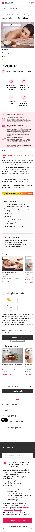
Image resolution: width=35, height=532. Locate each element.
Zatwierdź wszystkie (17, 520)
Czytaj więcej (29, 324)
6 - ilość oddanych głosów (9, 308)
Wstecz (5, 8)
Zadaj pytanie (17, 391)
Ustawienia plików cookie (17, 526)
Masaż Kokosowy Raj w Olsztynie (10, 11)
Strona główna (13, 8)
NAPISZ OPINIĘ (17, 337)
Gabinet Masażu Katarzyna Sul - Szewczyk (18, 15)
